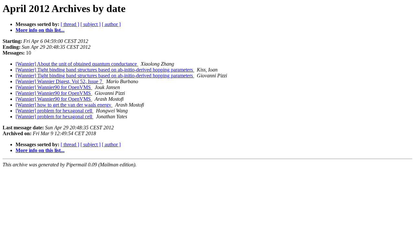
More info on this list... (40, 30)
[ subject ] (90, 24)
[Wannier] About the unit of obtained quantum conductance (77, 64)
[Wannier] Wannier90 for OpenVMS (54, 87)
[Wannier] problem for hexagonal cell (54, 110)
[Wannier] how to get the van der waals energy (64, 105)
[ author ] (111, 24)
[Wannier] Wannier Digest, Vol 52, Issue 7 (59, 81)
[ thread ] (70, 24)
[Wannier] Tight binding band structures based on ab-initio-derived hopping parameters (105, 69)
